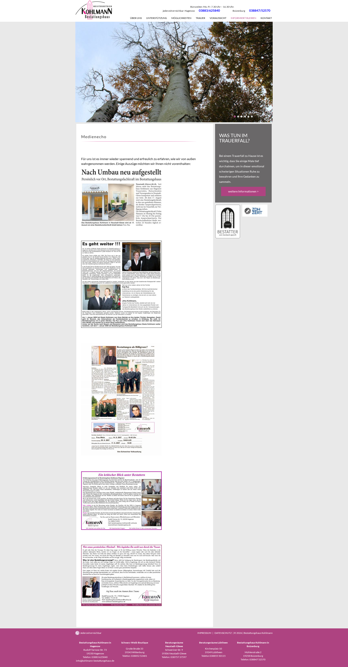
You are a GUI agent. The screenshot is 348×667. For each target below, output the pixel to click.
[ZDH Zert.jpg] (254, 215)
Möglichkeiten (181, 18)
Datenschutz (223, 632)
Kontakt (266, 18)
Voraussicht (218, 18)
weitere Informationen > (243, 191)
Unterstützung (156, 18)
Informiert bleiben (243, 18)
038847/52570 (259, 10)
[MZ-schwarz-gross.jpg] (227, 237)
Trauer (200, 18)
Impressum (204, 632)
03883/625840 (209, 10)
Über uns (136, 18)
